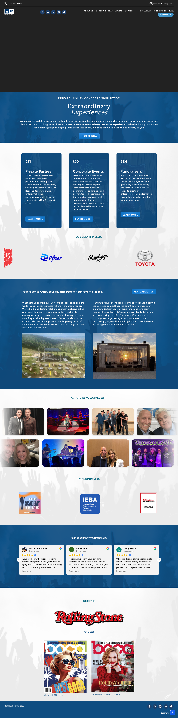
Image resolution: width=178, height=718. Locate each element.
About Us (88, 11)
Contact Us (165, 15)
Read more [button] (35, 571)
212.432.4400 (16, 3)
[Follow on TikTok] (64, 12)
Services (129, 11)
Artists (118, 11)
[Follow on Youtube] (59, 12)
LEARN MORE (35, 219)
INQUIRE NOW (89, 136)
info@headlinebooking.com (161, 4)
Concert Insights (104, 11)
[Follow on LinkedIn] (48, 12)
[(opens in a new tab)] (89, 638)
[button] (159, 560)
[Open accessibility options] (172, 712)
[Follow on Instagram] (53, 12)
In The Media (160, 11)
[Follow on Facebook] (42, 12)
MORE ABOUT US (144, 291)
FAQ (171, 11)
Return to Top (167, 713)
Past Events (145, 11)
